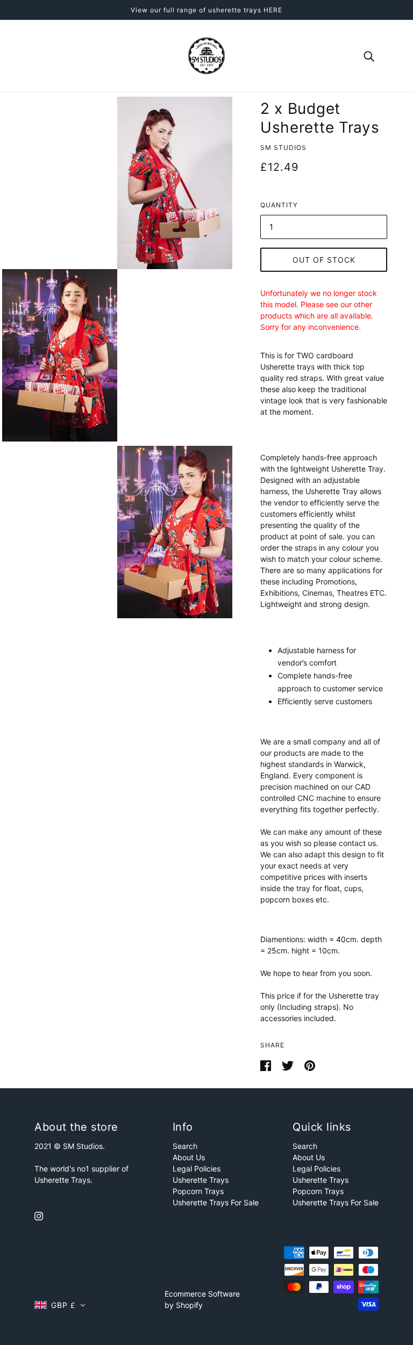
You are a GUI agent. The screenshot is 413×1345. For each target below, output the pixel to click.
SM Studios (283, 147)
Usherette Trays (201, 1179)
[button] (60, 1305)
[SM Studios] (206, 55)
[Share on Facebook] (266, 1065)
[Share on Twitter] (288, 1065)
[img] (38, 1215)
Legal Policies (196, 1168)
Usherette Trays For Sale (216, 1202)
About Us (189, 1157)
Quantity (279, 205)
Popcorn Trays (198, 1191)
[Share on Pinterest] (309, 1065)
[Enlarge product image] (174, 183)
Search (185, 1146)
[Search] (369, 55)
